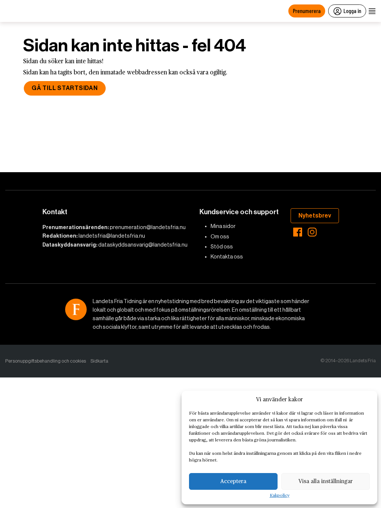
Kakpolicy (279, 495)
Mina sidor (223, 226)
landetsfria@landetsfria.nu (112, 236)
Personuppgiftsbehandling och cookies (45, 361)
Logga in (352, 10)
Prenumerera (307, 10)
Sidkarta (99, 361)
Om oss (220, 236)
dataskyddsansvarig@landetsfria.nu (143, 245)
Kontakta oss (227, 257)
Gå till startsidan (65, 87)
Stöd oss (222, 247)
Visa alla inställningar (325, 481)
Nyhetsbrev (314, 215)
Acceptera (233, 481)
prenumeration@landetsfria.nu (148, 227)
